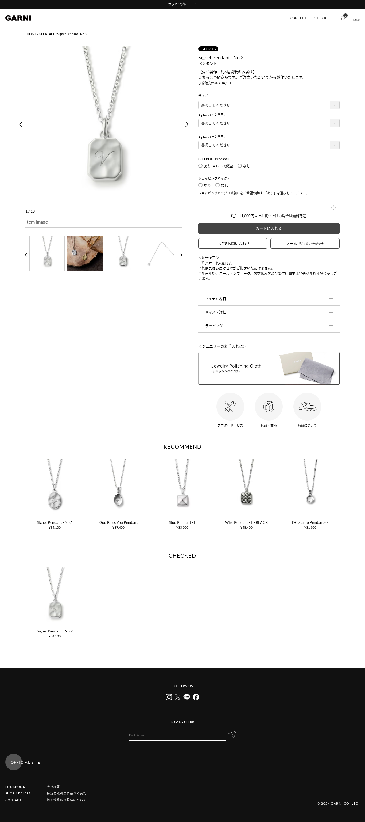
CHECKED (322, 18)
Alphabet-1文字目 (212, 115)
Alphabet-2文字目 (212, 137)
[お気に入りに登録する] (333, 208)
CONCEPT (298, 18)
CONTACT (13, 800)
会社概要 (53, 787)
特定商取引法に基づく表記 (67, 793)
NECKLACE (47, 34)
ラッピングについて (182, 4)
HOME (32, 34)
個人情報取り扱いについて (67, 800)
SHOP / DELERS (18, 793)
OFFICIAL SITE (25, 762)
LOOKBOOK (15, 787)
